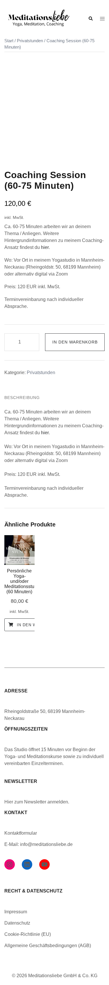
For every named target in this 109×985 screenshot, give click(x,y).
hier (45, 247)
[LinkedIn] (27, 864)
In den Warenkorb (75, 342)
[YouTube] (44, 864)
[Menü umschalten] (102, 18)
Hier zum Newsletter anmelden (36, 801)
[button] (90, 18)
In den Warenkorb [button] (37, 625)
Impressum (15, 911)
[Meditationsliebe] (38, 18)
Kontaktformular (20, 833)
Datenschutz (17, 923)
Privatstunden (30, 40)
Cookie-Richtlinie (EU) (27, 934)
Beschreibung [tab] (22, 397)
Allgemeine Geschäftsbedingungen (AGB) (47, 945)
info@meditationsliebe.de (46, 844)
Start (8, 40)
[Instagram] (9, 864)
